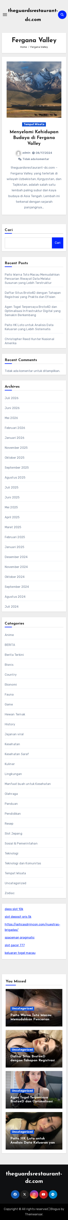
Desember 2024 (16, 557)
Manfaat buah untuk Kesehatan (28, 784)
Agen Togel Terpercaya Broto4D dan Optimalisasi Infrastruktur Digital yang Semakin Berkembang (33, 311)
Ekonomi (11, 684)
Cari (9, 230)
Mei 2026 (11, 418)
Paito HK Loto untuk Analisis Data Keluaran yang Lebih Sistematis (33, 1142)
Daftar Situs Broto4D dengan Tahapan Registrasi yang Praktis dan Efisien (32, 1060)
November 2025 (16, 448)
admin (26, 152)
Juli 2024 (12, 606)
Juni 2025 (12, 497)
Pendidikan (13, 813)
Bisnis (9, 664)
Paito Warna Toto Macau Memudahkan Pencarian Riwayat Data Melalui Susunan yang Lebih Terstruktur (32, 279)
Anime (9, 635)
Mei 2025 (11, 507)
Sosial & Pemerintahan (21, 843)
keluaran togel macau (20, 953)
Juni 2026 (12, 408)
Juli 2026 (12, 398)
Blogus (55, 1209)
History (10, 724)
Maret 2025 (13, 527)
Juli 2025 (12, 487)
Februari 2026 (15, 428)
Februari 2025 (15, 537)
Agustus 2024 (15, 596)
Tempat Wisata (34, 124)
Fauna (9, 694)
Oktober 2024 (15, 577)
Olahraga (11, 794)
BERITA (10, 645)
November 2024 (16, 567)
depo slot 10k (14, 909)
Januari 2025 (14, 547)
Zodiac (10, 893)
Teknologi (12, 853)
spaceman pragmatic (20, 937)
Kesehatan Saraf (17, 754)
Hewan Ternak (15, 714)
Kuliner (10, 764)
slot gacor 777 (15, 945)
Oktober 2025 (14, 457)
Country (11, 674)
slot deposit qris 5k (18, 917)
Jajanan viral (14, 734)
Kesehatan (12, 744)
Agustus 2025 (15, 477)
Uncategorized (15, 883)
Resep (9, 823)
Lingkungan (13, 774)
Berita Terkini (14, 655)
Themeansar (33, 1214)
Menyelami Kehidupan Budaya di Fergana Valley (34, 138)
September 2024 (17, 587)
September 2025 (17, 467)
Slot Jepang (13, 833)
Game (9, 704)
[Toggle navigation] (5, 14)
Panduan (11, 804)
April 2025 (12, 517)
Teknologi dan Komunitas (23, 863)
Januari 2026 (14, 438)
